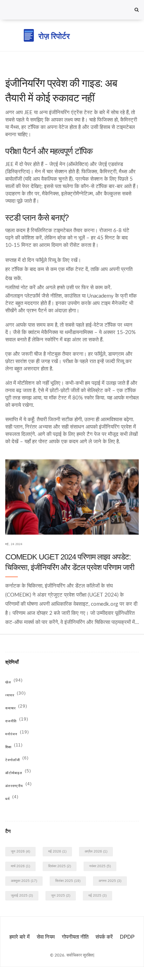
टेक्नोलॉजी (17, 760)
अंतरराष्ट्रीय (18, 786)
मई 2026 (57, 851)
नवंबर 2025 (100, 866)
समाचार (16, 708)
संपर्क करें (104, 937)
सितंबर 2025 (67, 881)
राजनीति (16, 721)
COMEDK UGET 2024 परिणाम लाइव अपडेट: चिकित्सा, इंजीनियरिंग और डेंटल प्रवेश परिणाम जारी (69, 562)
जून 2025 (60, 895)
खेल (14, 682)
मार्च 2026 (20, 866)
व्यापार (15, 695)
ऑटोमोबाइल (18, 773)
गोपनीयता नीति (75, 937)
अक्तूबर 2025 (24, 881)
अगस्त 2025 (110, 881)
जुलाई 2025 (22, 895)
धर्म (12, 799)
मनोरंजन (17, 734)
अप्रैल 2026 (96, 851)
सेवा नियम (46, 937)
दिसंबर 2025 (59, 866)
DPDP (127, 937)
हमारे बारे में (19, 937)
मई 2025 (97, 895)
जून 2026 (20, 851)
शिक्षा (14, 747)
